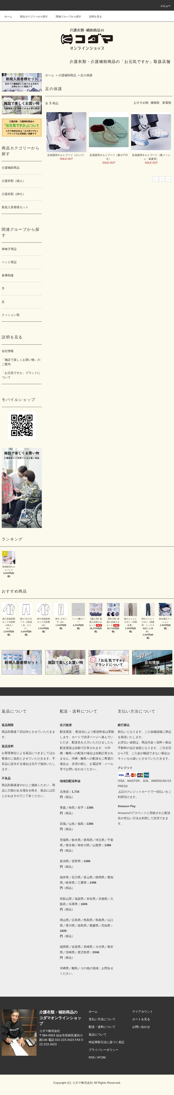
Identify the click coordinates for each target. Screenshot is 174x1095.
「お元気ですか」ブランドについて (21, 375)
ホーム (8, 16)
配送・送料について (102, 1027)
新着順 (166, 102)
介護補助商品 (67, 75)
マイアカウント (142, 1011)
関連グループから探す (68, 16)
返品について (98, 1034)
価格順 (154, 102)
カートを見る (141, 1019)
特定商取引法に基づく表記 (106, 1042)
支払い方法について (102, 1019)
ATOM (101, 1057)
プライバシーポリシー (103, 1049)
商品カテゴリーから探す (34, 16)
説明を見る (95, 16)
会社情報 (8, 351)
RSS (92, 1057)
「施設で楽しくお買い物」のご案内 (21, 362)
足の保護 (86, 75)
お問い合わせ (141, 1027)
